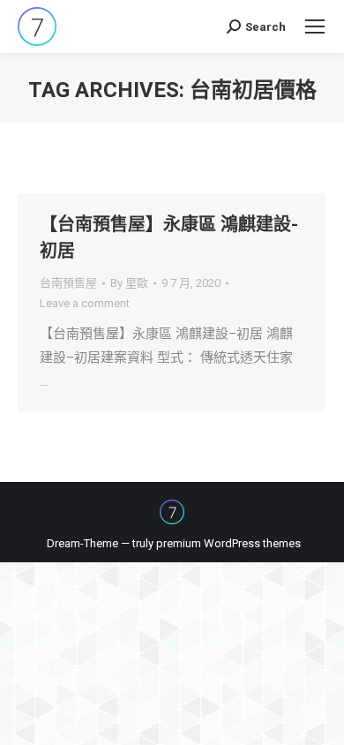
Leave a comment (85, 303)
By (129, 283)
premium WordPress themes (228, 543)
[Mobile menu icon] (314, 26)
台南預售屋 (68, 283)
